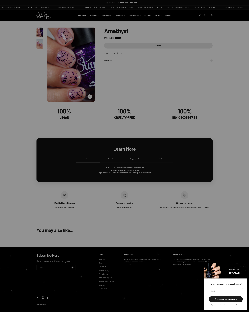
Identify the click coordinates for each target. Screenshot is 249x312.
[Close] (243, 267)
